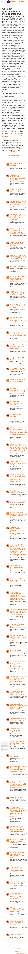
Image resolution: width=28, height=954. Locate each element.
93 (13, 151)
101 (17, 151)
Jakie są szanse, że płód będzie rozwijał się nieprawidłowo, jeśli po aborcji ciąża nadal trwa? (18, 768)
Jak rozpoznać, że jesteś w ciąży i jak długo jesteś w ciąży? (18, 305)
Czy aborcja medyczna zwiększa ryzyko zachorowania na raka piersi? (17, 854)
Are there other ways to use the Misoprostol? (17, 501)
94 (14, 151)
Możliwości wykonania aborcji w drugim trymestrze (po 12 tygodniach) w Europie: (17, 231)
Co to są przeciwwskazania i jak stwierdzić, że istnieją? (17, 390)
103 (19, 151)
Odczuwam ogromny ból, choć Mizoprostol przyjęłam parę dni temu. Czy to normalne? (18, 664)
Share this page (14, 155)
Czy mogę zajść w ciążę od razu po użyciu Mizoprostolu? (18, 841)
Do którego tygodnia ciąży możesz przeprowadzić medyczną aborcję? (18, 319)
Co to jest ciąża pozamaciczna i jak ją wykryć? (17, 403)
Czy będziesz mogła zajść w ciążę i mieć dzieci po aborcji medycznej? (16, 895)
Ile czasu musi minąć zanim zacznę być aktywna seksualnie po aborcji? (17, 869)
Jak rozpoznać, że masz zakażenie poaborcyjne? (18, 719)
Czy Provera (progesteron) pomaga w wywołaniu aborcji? (18, 292)
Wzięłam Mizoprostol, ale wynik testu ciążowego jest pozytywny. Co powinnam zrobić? (18, 678)
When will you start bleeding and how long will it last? (17, 580)
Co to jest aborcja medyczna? (16, 164)
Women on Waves (17, 1)
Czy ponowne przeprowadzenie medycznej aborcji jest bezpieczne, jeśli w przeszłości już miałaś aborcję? (17, 531)
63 (2, 121)
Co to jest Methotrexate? (18, 266)
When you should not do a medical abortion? (18, 380)
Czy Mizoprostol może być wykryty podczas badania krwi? (17, 743)
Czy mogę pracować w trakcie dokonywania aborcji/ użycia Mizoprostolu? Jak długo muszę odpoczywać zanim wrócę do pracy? (18, 596)
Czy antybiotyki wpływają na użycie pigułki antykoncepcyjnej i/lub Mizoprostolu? (18, 278)
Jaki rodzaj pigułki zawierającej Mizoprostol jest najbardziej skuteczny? (18, 216)
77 (8, 151)
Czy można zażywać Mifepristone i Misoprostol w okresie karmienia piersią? (18, 514)
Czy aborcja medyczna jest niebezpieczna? (17, 882)
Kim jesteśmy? (19, 948)
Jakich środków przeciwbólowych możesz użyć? (18, 463)
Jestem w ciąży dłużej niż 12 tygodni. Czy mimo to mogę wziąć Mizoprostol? (18, 333)
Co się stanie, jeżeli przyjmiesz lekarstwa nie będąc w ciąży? (18, 346)
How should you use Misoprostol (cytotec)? (17, 491)
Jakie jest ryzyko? (16, 797)
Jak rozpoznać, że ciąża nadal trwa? (18, 755)
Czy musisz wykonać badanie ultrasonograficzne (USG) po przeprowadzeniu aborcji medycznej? (18, 784)
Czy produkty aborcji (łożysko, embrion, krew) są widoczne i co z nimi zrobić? (18, 638)
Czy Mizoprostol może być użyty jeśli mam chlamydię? (17, 243)
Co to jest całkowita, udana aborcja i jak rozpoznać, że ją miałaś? (18, 692)
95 (16, 151)
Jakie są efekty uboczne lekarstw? (18, 651)
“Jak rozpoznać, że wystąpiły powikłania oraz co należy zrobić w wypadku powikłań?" (13, 134)
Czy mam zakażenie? (17, 934)
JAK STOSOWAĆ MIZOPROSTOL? (16, 190)
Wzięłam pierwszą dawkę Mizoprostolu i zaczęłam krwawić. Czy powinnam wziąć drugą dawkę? (18, 611)
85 (12, 151)
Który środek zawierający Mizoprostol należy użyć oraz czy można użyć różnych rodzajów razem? (18, 203)
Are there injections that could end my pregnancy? (18, 256)
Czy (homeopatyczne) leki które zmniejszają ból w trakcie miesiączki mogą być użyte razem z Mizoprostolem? (18, 478)
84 (11, 151)
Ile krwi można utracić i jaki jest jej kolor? (17, 625)
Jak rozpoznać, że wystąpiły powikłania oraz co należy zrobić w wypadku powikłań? (18, 706)
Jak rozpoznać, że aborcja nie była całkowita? (16, 730)
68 (4, 121)
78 (9, 151)
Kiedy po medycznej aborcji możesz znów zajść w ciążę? (17, 909)
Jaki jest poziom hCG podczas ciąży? (17, 358)
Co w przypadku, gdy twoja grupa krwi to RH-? (18, 369)
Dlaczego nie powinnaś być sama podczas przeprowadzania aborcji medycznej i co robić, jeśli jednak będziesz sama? (18, 431)
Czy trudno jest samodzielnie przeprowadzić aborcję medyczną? (17, 177)
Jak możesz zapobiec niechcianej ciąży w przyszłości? (17, 922)
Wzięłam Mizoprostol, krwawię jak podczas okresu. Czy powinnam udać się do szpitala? (17, 828)
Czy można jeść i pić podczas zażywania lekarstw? (16, 567)
